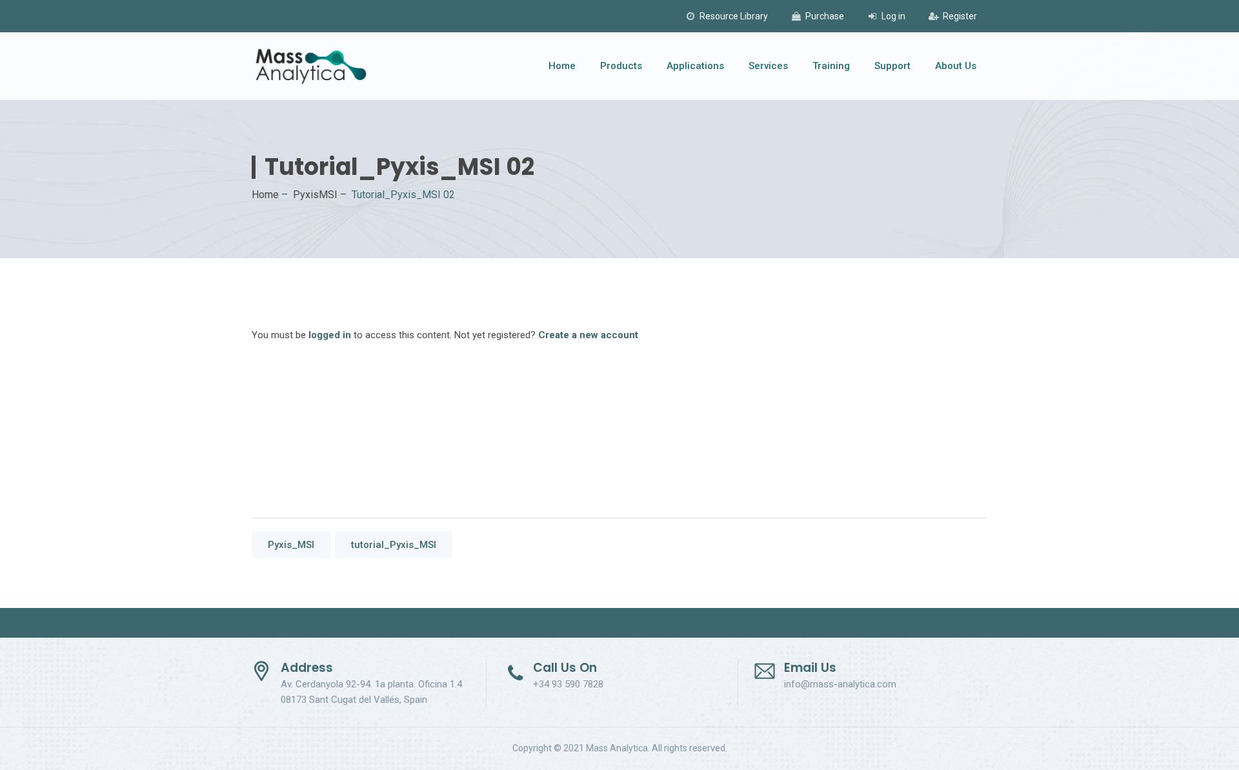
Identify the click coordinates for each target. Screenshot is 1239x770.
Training (831, 66)
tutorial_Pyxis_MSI (393, 545)
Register (960, 16)
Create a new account (588, 335)
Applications (695, 66)
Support (892, 66)
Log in (893, 16)
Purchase (824, 16)
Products (621, 66)
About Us (955, 66)
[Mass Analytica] (311, 66)
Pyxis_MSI (291, 545)
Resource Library (734, 16)
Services (768, 66)
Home (562, 66)
